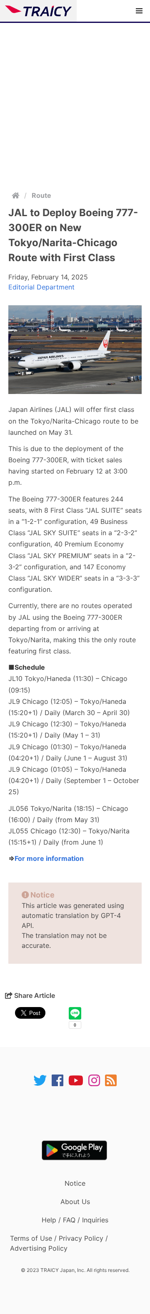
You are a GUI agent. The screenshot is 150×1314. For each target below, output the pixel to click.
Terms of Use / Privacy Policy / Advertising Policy (59, 1243)
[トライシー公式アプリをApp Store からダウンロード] (80, 1113)
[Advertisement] (75, 102)
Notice (75, 1183)
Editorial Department (41, 287)
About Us (75, 1201)
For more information (49, 858)
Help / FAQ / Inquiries (75, 1220)
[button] (139, 11)
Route (41, 195)
